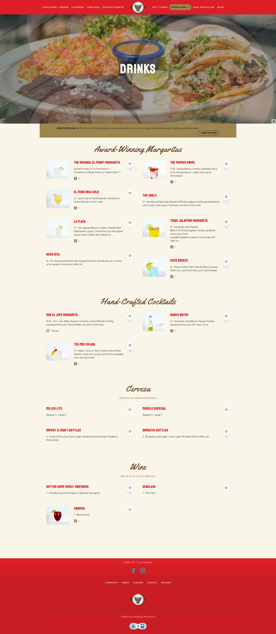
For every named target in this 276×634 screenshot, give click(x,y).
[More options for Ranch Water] (226, 316)
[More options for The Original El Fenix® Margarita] (129, 163)
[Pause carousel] (273, 121)
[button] (180, 7)
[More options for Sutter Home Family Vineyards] (129, 487)
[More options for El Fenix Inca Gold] (129, 193)
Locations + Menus (55, 7)
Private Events (113, 7)
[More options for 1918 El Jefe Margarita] (129, 316)
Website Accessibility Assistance (138, 616)
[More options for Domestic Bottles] (226, 431)
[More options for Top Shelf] (226, 196)
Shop (220, 7)
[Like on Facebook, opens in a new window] (133, 571)
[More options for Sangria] (129, 509)
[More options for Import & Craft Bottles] (129, 431)
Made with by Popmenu (77, 562)
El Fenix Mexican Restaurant (138, 599)
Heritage (93, 7)
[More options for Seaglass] (226, 487)
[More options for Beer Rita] (129, 255)
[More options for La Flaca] (129, 222)
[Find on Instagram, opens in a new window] (142, 571)
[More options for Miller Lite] (129, 409)
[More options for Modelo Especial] (226, 409)
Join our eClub (203, 7)
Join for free (209, 132)
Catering (77, 7)
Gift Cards (160, 7)
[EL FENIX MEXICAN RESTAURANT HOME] (138, 7)
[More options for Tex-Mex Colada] (129, 345)
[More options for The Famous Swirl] (226, 163)
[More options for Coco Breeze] (226, 261)
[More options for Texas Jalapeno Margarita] (226, 221)
